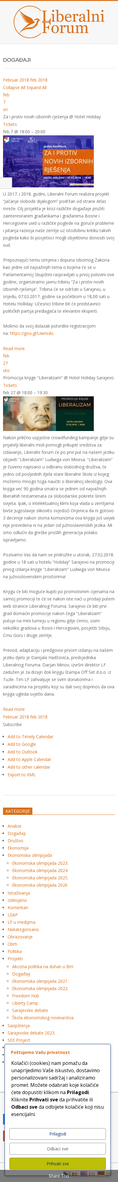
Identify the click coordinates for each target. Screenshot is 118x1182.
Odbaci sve (57, 1149)
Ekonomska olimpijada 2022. (40, 988)
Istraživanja (19, 893)
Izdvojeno (17, 900)
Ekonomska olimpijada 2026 (39, 885)
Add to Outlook (23, 752)
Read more (14, 348)
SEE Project (19, 1040)
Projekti (15, 958)
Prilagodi (57, 1134)
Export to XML (22, 774)
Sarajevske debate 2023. (31, 1033)
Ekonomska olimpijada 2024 (39, 870)
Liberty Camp (25, 1003)
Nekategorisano (23, 929)
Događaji (17, 833)
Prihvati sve (58, 1163)
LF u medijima (21, 922)
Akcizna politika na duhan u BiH (42, 966)
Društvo (15, 840)
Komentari (18, 907)
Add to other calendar (29, 767)
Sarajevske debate (30, 1010)
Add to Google (22, 744)
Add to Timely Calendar (30, 736)
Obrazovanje (20, 937)
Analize (14, 826)
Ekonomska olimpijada (30, 855)
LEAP (13, 915)
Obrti (12, 944)
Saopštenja (19, 1025)
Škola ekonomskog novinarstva (43, 1017)
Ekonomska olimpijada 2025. (40, 878)
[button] (12, 724)
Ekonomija (18, 848)
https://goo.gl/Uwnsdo (32, 333)
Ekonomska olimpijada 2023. (40, 863)
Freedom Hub (25, 996)
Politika (15, 951)
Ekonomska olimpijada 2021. (40, 981)
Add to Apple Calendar (29, 759)
